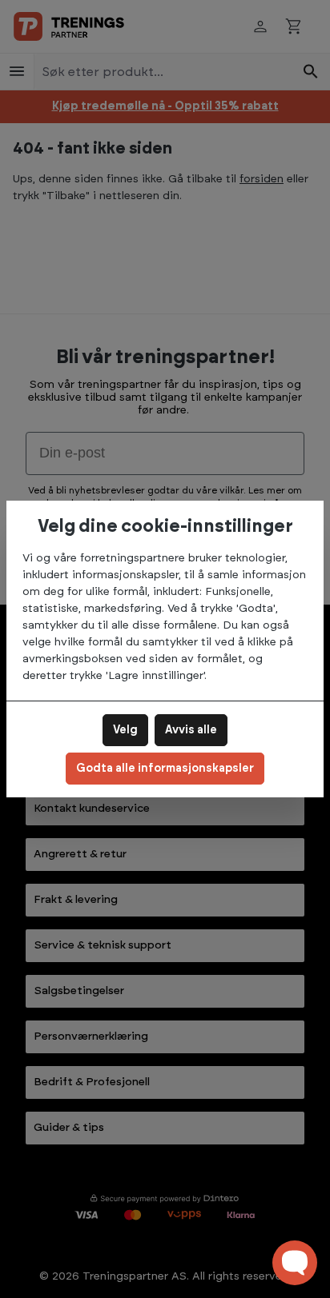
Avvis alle (191, 730)
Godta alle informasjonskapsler (165, 768)
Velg (125, 730)
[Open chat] (294, 1262)
